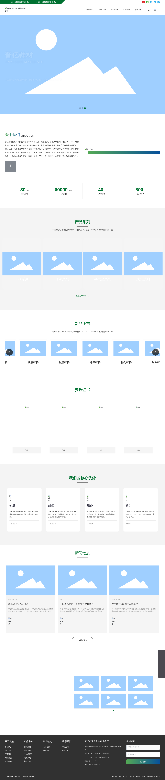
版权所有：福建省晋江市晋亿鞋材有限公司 (21, 776)
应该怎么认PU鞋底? (18, 604)
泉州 (143, 776)
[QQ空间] (155, 2)
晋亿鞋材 (19, 59)
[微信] (147, 2)
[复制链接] (158, 2)
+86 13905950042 (95, 754)
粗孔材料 (118, 362)
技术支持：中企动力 (135, 776)
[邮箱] (161, 660)
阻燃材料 (56, 362)
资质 (129, 505)
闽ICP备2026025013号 (119, 776)
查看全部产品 (81, 296)
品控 (51, 505)
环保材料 (87, 362)
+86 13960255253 (95, 757)
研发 (12, 505)
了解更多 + (13, 524)
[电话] (161, 653)
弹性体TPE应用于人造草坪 (125, 604)
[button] (80, 108)
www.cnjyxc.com (94, 764)
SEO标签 (149, 776)
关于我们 (12, 135)
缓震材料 (25, 362)
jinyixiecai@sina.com (96, 761)
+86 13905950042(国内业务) (18, 2)
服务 (90, 505)
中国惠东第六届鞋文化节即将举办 (77, 604)
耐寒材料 (149, 362)
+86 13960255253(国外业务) (45, 2)
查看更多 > (82, 640)
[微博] (143, 2)
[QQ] (151, 2)
